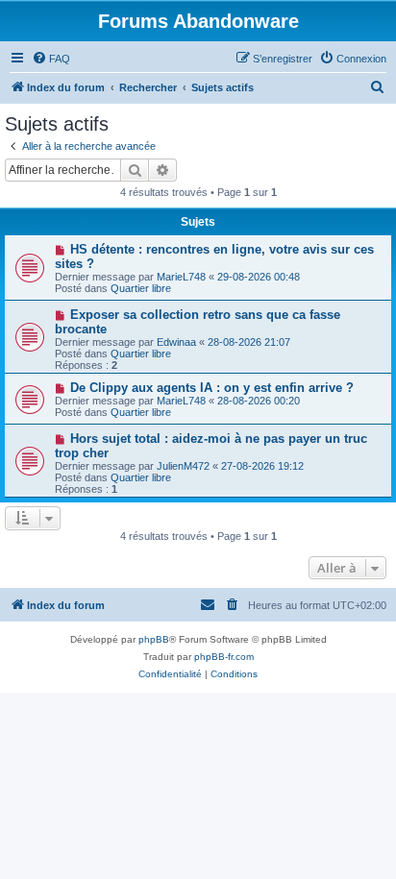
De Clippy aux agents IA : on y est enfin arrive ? (212, 387)
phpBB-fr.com (224, 656)
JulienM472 (183, 466)
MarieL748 (181, 276)
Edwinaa (176, 342)
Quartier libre (141, 288)
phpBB (153, 639)
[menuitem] (51, 58)
